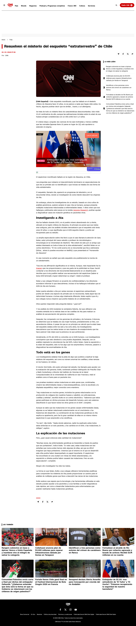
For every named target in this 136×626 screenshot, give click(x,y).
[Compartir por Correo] (118, 54)
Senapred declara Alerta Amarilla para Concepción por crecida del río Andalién (85, 582)
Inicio (3, 40)
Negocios (33, 6)
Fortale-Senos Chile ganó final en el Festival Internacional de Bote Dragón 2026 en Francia (51, 582)
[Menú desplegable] (4, 5)
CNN (6, 55)
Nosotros (39, 614)
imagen (39, 268)
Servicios (91, 6)
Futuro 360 (72, 6)
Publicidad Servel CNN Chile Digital (84, 614)
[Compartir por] (132, 54)
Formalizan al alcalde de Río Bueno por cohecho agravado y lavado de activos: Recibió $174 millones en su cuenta (119, 97)
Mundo (23, 6)
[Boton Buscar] (116, 5)
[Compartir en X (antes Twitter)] (128, 54)
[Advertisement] (18, 182)
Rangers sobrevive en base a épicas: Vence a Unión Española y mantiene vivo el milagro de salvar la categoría (120, 68)
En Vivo (33, 614)
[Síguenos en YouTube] (75, 609)
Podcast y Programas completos (52, 6)
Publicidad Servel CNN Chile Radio (106, 614)
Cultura (82, 6)
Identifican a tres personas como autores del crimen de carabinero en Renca (118, 87)
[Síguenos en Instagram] (70, 609)
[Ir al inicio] (10, 5)
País (16, 6)
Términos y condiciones (65, 614)
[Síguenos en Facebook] (60, 609)
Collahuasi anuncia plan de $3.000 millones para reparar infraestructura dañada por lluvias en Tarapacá (118, 78)
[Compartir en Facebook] (123, 54)
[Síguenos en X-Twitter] (65, 609)
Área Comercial (24, 614)
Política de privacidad (50, 614)
